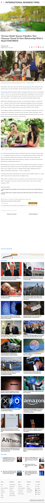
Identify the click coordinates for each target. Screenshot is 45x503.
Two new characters (27, 86)
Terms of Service (28, 205)
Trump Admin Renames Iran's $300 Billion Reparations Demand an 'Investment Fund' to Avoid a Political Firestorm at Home (11, 278)
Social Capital (12, 486)
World (2, 484)
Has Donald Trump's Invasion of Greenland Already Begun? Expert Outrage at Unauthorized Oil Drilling (10, 373)
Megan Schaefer (5, 46)
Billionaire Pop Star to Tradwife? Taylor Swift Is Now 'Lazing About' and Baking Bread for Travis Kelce (33, 430)
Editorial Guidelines (33, 214)
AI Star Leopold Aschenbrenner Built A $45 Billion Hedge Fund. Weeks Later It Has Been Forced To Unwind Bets (11, 317)
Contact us (20, 486)
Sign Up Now (14, 254)
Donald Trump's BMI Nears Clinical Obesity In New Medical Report (31, 465)
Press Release (12, 491)
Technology (3, 491)
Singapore (28, 488)
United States (29, 491)
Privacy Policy (35, 205)
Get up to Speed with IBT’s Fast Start (37, 254)
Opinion (2, 497)
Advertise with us (21, 493)
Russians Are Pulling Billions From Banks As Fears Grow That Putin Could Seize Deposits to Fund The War (33, 278)
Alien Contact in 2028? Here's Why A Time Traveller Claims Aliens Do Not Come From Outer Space (32, 298)
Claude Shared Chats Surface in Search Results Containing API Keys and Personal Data (10, 430)
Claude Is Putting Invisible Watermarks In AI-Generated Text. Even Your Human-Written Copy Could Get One (10, 450)
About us (19, 484)
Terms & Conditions (21, 488)
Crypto (2, 495)
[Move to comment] (43, 47)
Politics (2, 493)
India (27, 486)
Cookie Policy (20, 491)
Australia (28, 484)
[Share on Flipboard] (36, 47)
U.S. (1, 486)
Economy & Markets (4, 488)
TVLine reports (4, 92)
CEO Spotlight (12, 493)
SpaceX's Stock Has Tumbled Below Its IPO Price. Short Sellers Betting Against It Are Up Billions (33, 450)
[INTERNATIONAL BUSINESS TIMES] (22, 3)
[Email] (41, 47)
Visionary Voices (12, 484)
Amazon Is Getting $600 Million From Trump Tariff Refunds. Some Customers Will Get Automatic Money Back (33, 411)
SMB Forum (12, 488)
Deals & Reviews (12, 495)
